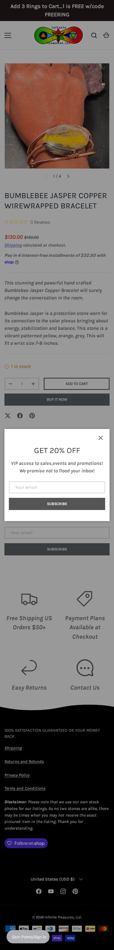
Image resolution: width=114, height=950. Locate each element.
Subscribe (57, 503)
